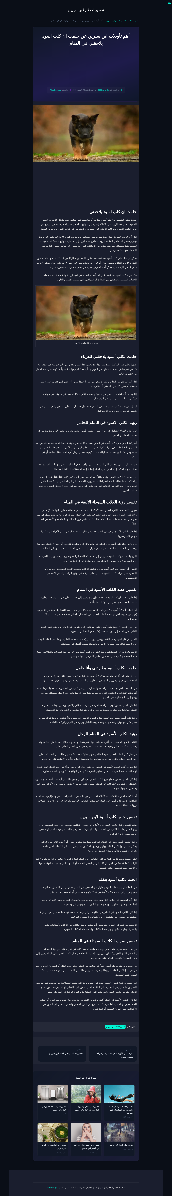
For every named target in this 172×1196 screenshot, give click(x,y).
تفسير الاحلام (134, 21)
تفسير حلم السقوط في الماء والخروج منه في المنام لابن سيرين (121, 1109)
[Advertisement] (86, 66)
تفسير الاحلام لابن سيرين (86, 10)
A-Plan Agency (53, 1187)
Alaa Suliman (55, 90)
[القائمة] (169, 3)
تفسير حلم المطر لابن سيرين (121, 1145)
